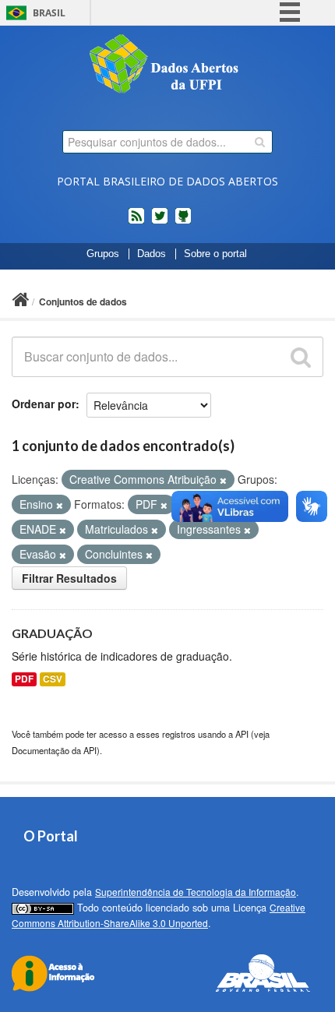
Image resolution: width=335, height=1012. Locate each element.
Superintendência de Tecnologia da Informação (195, 891)
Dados (151, 254)
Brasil (49, 12)
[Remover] (223, 480)
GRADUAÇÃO (52, 633)
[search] (260, 142)
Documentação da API (54, 750)
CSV (52, 679)
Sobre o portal (215, 254)
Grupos (102, 254)
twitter (160, 222)
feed (136, 222)
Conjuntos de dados (83, 301)
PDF (24, 679)
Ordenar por (44, 403)
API (242, 734)
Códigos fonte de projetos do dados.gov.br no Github (183, 222)
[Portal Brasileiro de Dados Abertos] (167, 65)
